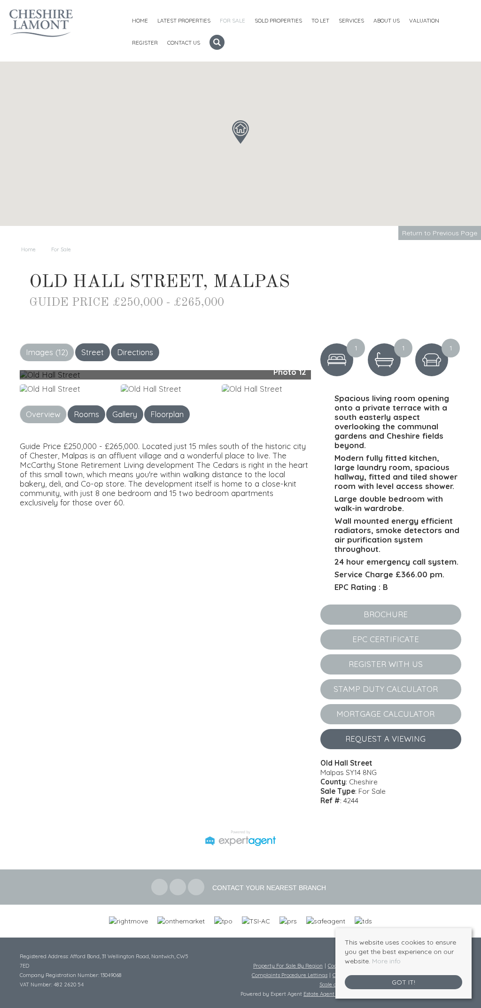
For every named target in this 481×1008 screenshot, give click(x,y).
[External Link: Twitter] (179, 888)
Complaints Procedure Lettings (289, 975)
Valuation (424, 20)
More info (386, 961)
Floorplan (167, 414)
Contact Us (183, 42)
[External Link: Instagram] (197, 888)
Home (140, 20)
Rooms (86, 414)
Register (145, 42)
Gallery (124, 414)
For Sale (232, 20)
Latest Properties (183, 20)
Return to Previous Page (439, 233)
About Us (386, 20)
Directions (135, 352)
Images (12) (47, 352)
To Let (320, 20)
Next (329, 379)
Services (351, 20)
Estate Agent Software (330, 994)
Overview (43, 414)
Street (92, 352)
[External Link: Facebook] (160, 888)
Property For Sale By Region (288, 965)
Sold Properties (278, 20)
